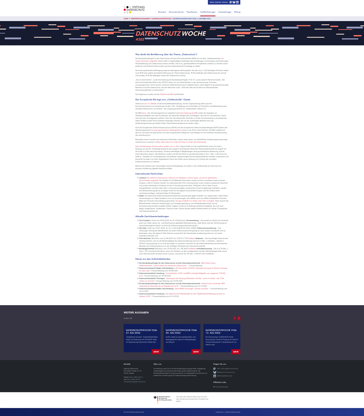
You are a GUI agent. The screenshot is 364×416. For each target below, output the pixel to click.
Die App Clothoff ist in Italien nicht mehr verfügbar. (195, 201)
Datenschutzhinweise (232, 412)
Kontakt (218, 2)
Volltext (191, 238)
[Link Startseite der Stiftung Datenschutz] (134, 11)
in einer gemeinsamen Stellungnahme (166, 130)
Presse (212, 2)
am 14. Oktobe (150, 103)
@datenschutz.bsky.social (226, 372)
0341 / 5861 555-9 (133, 379)
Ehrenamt (162, 12)
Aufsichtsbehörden (221, 387)
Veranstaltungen (224, 12)
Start (126, 19)
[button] (167, 11)
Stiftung (237, 12)
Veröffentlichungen (207, 12)
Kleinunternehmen (176, 12)
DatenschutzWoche (161, 19)
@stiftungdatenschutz (224, 376)
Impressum (220, 412)
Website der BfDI (166, 94)
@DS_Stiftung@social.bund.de (227, 369)
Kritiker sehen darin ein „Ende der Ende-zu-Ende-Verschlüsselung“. (181, 142)
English (225, 2)
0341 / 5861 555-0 (136, 377)
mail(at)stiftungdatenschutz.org (134, 382)
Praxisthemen (192, 12)
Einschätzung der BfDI (189, 113)
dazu (144, 113)
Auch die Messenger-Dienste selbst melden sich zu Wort (157, 146)
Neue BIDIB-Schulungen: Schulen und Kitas (191, 289)
